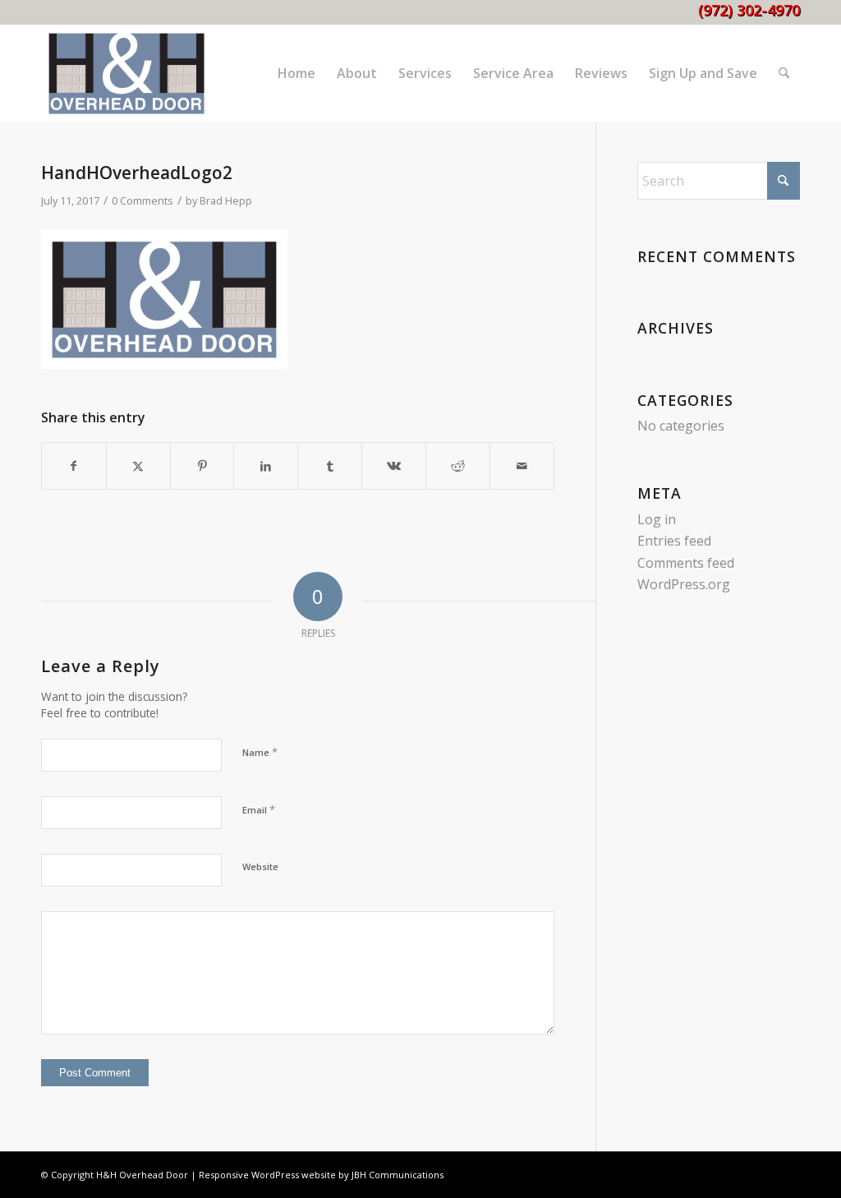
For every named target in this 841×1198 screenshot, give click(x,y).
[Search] (784, 73)
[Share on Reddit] (457, 466)
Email (258, 809)
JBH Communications (397, 1174)
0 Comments (142, 200)
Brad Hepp (226, 200)
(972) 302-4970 (749, 10)
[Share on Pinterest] (202, 466)
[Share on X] (138, 466)
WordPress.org (683, 584)
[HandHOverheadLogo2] (126, 73)
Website (260, 866)
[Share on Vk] (393, 466)
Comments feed (685, 563)
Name (260, 751)
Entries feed (674, 541)
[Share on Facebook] (74, 466)
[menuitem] (296, 73)
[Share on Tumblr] (329, 466)
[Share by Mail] (522, 466)
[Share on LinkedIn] (265, 466)
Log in (656, 519)
